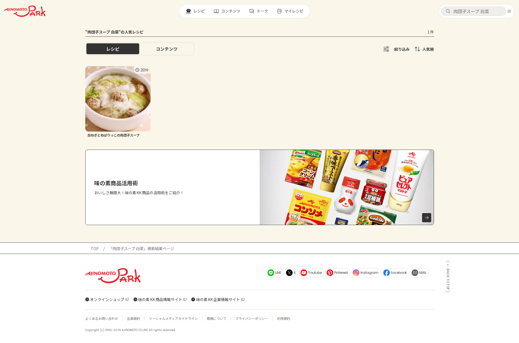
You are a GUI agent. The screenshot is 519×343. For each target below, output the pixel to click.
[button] (473, 11)
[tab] (166, 48)
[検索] (448, 11)
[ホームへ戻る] (24, 11)
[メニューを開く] (509, 11)
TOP (95, 248)
